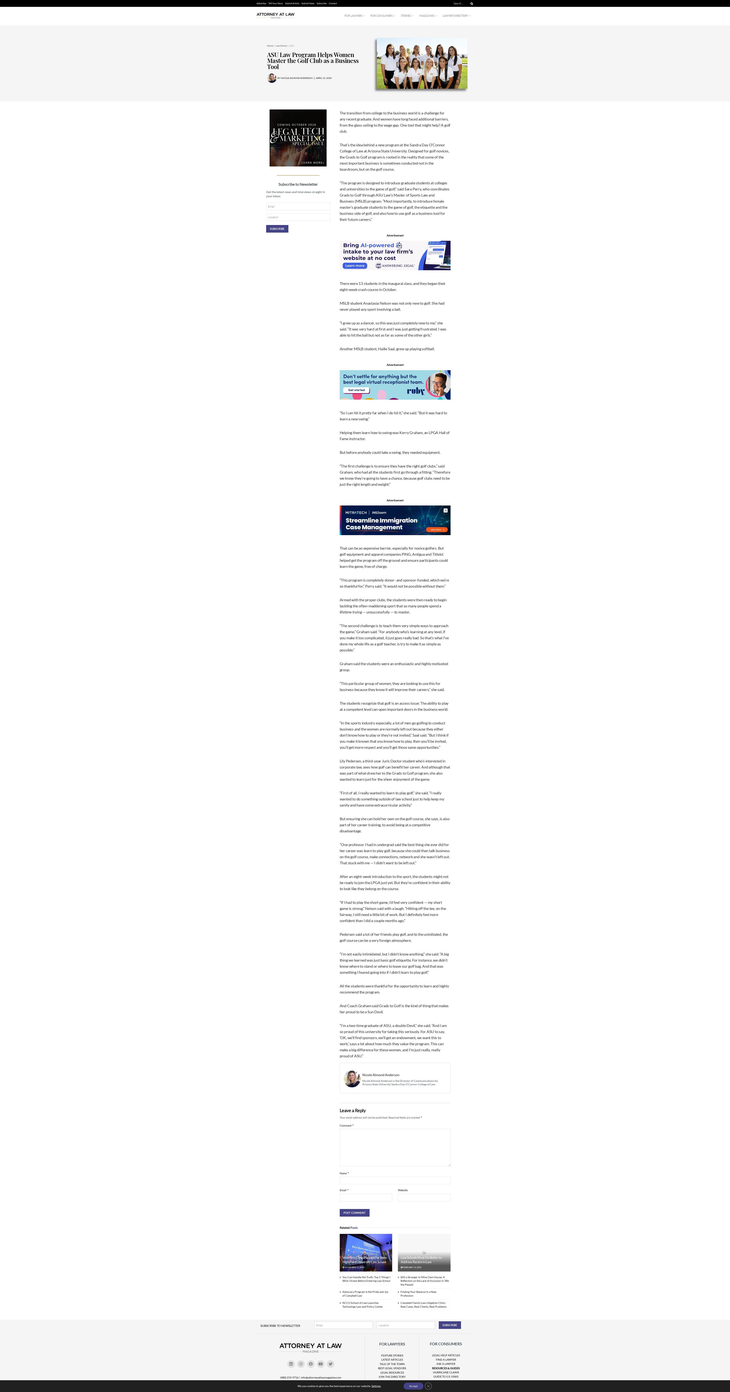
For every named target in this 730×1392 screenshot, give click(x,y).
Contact (333, 3)
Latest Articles (392, 1359)
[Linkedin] (291, 1364)
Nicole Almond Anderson (380, 1075)
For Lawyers (353, 15)
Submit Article (292, 3)
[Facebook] (311, 1364)
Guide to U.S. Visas (445, 1376)
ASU (292, 45)
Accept (413, 1386)
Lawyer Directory (455, 15)
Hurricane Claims (446, 1372)
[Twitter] (330, 1364)
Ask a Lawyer (445, 1363)
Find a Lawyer (446, 1359)
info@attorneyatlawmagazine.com (321, 1377)
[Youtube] (321, 1364)
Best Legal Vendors (392, 1368)
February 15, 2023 (411, 1267)
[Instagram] (301, 1364)
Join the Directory (392, 1376)
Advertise (261, 3)
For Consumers (382, 15)
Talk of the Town (392, 1364)
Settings (376, 1386)
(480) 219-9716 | (290, 1377)
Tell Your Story (275, 3)
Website (403, 1190)
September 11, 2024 (354, 1267)
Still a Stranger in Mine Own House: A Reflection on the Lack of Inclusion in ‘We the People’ (425, 1281)
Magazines (426, 15)
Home (270, 45)
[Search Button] (471, 3)
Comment (347, 1125)
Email (344, 1190)
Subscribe (322, 3)
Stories (406, 15)
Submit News (308, 3)
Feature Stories (392, 1355)
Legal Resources (392, 1372)
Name (344, 1173)
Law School (281, 45)
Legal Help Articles (446, 1355)
